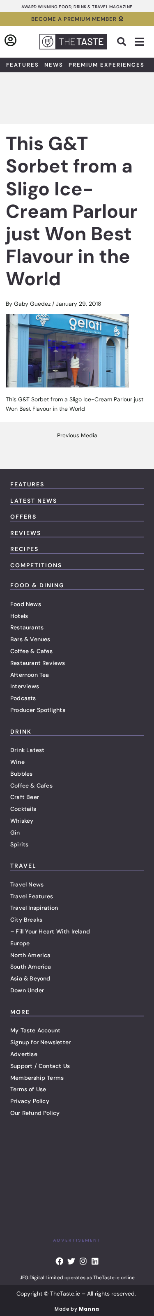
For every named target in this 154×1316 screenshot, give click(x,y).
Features (22, 64)
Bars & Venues (30, 639)
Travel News (27, 884)
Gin (15, 832)
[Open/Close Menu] (139, 42)
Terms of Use (28, 1089)
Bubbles (21, 773)
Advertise (23, 1054)
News (53, 64)
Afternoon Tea (29, 674)
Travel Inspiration (34, 907)
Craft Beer (24, 797)
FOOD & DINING (37, 585)
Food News (25, 604)
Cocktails (23, 808)
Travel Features (31, 896)
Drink (21, 731)
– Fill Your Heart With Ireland (50, 931)
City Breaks (26, 919)
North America (30, 955)
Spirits (19, 844)
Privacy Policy (29, 1101)
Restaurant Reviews (37, 663)
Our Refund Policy (35, 1113)
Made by (77, 1308)
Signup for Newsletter (40, 1042)
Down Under (27, 990)
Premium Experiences (107, 64)
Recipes (24, 549)
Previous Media (77, 436)
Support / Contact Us (40, 1066)
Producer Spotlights (37, 710)
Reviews (25, 533)
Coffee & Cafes (31, 651)
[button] (121, 42)
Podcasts (23, 698)
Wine (17, 761)
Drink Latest (27, 750)
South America (30, 966)
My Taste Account (35, 1030)
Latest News (33, 500)
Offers (23, 516)
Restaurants (27, 627)
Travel (23, 865)
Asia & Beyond (30, 978)
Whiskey (21, 820)
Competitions (36, 565)
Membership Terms (37, 1077)
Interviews (24, 686)
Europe (20, 943)
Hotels (19, 616)
